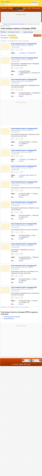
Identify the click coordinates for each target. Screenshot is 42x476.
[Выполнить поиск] (2, 4)
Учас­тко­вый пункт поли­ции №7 (24, 266)
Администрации (28, 32)
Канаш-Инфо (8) (9, 318)
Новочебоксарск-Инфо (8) (12, 317)
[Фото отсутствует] (5, 46)
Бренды (3, 32)
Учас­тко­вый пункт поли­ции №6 (24, 224)
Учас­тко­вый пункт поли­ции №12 (24, 128)
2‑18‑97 (21, 177)
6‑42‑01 (21, 197)
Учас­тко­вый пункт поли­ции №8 (24, 79)
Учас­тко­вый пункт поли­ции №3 (24, 44)
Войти (8, 2)
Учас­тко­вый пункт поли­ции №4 (24, 202)
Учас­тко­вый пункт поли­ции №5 (24, 244)
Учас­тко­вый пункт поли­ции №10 (24, 58)
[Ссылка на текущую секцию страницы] (37, 29)
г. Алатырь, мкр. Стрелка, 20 (27, 175)
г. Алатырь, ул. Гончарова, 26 (28, 159)
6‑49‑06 (21, 74)
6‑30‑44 (21, 260)
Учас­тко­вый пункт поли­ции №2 (24, 166)
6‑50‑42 (21, 282)
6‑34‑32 (21, 304)
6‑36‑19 (21, 145)
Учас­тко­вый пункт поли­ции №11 (24, 182)
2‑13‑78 (21, 161)
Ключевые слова (13, 32)
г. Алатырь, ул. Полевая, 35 (27, 53)
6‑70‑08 (21, 239)
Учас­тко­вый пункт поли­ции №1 (24, 150)
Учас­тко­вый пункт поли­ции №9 (24, 287)
